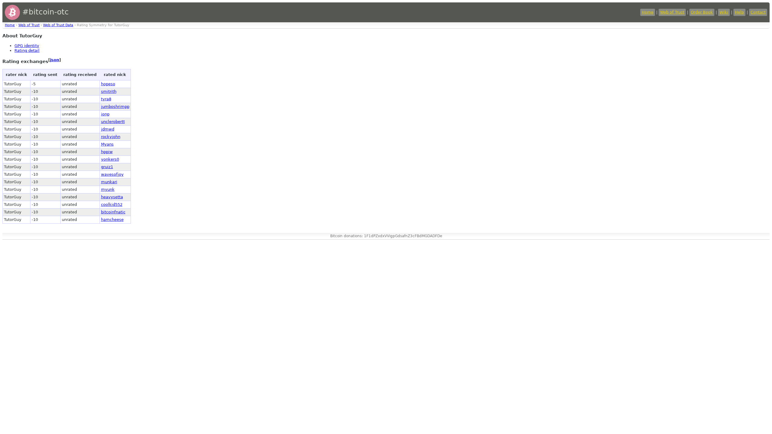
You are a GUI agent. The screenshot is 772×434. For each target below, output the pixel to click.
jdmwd (107, 129)
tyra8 (106, 99)
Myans (107, 144)
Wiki (724, 12)
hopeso (108, 84)
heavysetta (112, 197)
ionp (105, 114)
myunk (108, 189)
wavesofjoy (112, 174)
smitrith (108, 91)
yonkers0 (110, 159)
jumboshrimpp (115, 106)
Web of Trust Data (58, 25)
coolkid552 (111, 204)
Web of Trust (672, 12)
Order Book (702, 12)
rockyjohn (110, 136)
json (54, 60)
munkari (109, 182)
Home (647, 12)
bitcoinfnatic (113, 212)
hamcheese (112, 219)
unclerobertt (113, 121)
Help (739, 12)
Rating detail (27, 50)
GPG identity (26, 45)
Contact (758, 12)
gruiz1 (107, 167)
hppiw (107, 151)
